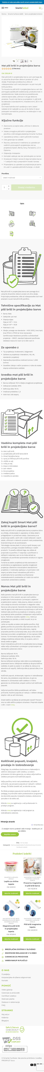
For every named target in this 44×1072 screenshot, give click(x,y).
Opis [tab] (22, 204)
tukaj (27, 617)
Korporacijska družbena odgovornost (16, 977)
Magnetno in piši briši (32, 877)
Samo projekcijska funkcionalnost (23, 845)
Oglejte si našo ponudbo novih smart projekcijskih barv (22, 2)
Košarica (5, 1018)
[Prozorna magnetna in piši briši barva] (32, 867)
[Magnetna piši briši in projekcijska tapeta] (11, 908)
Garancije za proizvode (11, 993)
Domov (4, 14)
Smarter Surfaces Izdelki (15, 14)
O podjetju (6, 974)
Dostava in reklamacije (11, 1002)
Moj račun (5, 1014)
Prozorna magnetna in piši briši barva (32, 884)
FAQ (3, 1005)
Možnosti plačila (8, 999)
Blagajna (5, 1021)
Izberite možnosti (11, 893)
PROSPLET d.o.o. (8, 1060)
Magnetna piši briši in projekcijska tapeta (11, 928)
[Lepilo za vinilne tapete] (11, 867)
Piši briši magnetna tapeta (32, 925)
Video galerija (7, 990)
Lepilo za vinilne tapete (11, 882)
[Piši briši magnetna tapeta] (32, 908)
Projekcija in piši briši (10, 920)
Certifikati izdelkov (9, 996)
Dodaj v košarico (26, 187)
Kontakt (5, 980)
